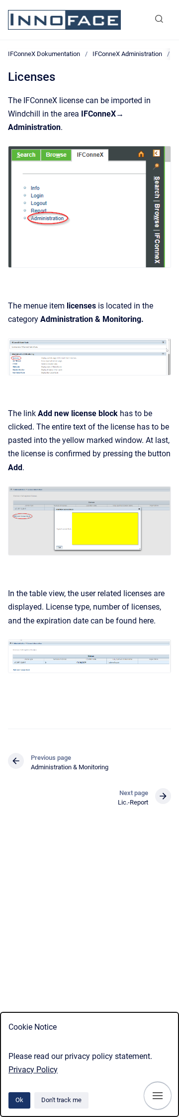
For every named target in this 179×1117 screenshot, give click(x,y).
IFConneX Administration (127, 54)
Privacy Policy (33, 1069)
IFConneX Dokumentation (44, 54)
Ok (19, 1100)
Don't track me (61, 1100)
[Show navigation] (157, 1095)
